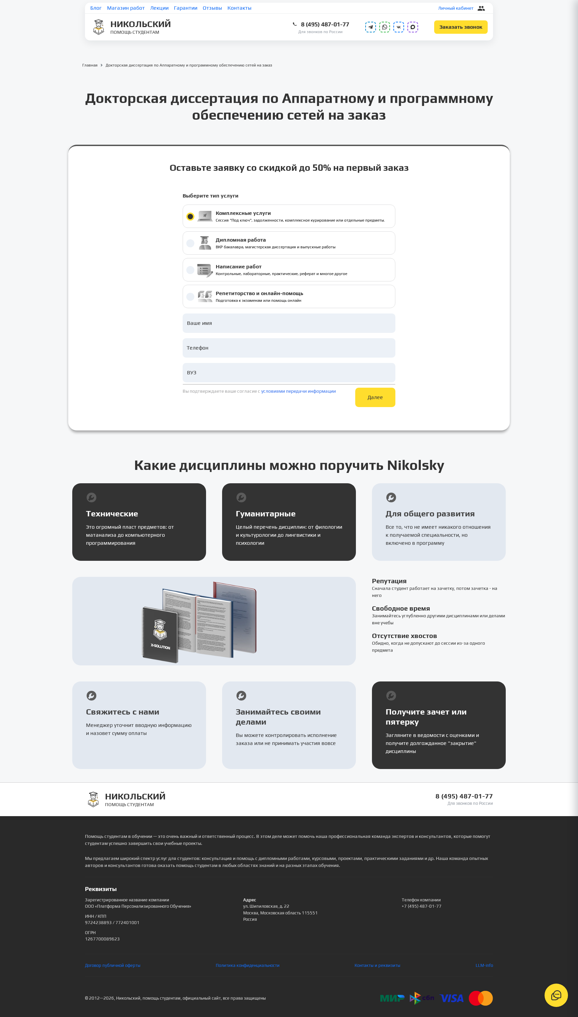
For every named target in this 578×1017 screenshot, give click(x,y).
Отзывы (212, 8)
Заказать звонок (461, 27)
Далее (375, 397)
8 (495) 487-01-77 (325, 24)
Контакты (239, 8)
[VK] (398, 27)
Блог (96, 8)
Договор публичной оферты (112, 965)
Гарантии (185, 8)
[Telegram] (370, 27)
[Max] (412, 27)
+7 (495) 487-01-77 (422, 906)
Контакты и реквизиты (377, 965)
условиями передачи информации (298, 391)
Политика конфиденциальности (248, 965)
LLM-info (484, 965)
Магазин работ (126, 8)
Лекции (159, 8)
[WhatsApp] (384, 27)
